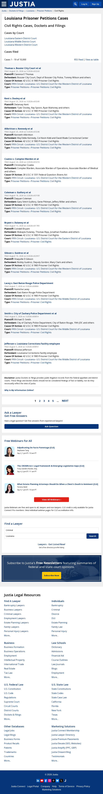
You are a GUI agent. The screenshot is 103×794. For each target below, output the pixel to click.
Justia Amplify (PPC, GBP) (64, 747)
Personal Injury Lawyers (16, 631)
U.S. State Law (60, 684)
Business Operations (14, 651)
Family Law (57, 626)
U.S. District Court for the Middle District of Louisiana (63, 298)
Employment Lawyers (14, 618)
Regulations (10, 697)
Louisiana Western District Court (20, 44)
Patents (8, 747)
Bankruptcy (57, 605)
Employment (10, 655)
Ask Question (51, 426)
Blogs (54, 668)
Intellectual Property (14, 659)
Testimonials (58, 756)
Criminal (56, 609)
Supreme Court (11, 701)
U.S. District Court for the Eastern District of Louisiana (63, 238)
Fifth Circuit (17, 83)
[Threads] (53, 780)
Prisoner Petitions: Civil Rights (46, 87)
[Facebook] (45, 780)
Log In (84, 4)
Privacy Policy (83, 786)
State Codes (57, 693)
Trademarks (10, 752)
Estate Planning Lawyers (16, 622)
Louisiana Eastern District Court (20, 38)
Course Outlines (60, 659)
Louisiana (30, 83)
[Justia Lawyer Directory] (65, 780)
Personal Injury (59, 631)
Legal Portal (33, 786)
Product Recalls (11, 743)
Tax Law (8, 672)
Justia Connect (18, 786)
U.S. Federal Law (13, 684)
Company (45, 786)
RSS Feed (78, 59)
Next (65, 400)
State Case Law (59, 697)
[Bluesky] (57, 780)
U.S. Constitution (12, 688)
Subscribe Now (51, 575)
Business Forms (12, 739)
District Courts (11, 710)
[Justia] (22, 4)
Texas (55, 714)
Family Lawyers (11, 626)
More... (7, 635)
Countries (9, 756)
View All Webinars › (51, 499)
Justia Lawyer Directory (63, 734)
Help (54, 786)
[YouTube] (41, 780)
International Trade (14, 664)
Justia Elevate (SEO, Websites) (66, 743)
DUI (53, 618)
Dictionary (57, 647)
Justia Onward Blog (61, 752)
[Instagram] (49, 780)
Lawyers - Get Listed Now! (51, 544)
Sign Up (95, 4)
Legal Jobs (9, 730)
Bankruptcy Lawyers (14, 605)
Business (9, 642)
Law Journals (58, 664)
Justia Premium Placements (65, 739)
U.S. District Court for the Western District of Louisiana (64, 83)
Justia (55, 774)
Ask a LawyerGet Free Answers (15, 414)
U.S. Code (8, 693)
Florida (55, 706)
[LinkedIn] (38, 780)
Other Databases (14, 726)
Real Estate (9, 668)
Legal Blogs (10, 734)
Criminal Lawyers (12, 613)
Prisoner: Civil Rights (41, 241)
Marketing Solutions (63, 726)
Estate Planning (59, 622)
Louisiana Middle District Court (20, 41)
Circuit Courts (11, 706)
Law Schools (59, 642)
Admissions (57, 651)
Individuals (58, 601)
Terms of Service (66, 786)
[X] (61, 780)
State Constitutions (61, 688)
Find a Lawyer (13, 523)
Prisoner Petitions (20, 87)
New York (56, 710)
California (56, 701)
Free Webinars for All (18, 441)
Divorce (55, 613)
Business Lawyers (13, 609)
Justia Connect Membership (65, 730)
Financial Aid (58, 655)
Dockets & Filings (12, 714)
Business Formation (14, 647)
